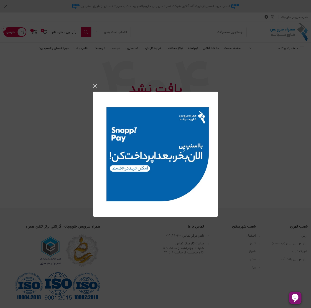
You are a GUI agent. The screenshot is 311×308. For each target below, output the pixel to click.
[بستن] (95, 86)
